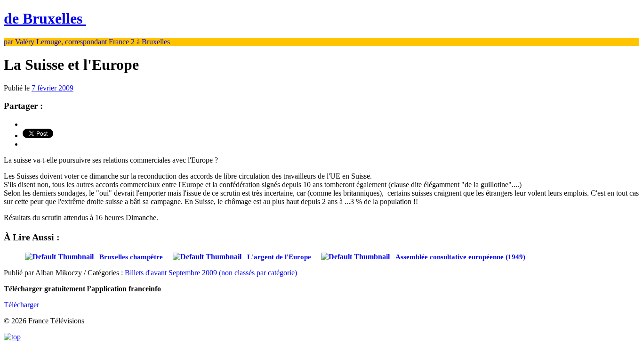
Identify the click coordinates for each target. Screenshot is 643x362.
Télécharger (21, 305)
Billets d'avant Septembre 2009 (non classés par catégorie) (211, 273)
